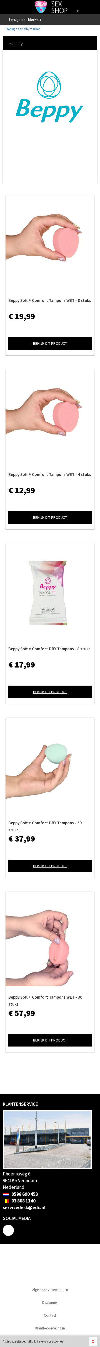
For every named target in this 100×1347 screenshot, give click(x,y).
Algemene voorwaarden (50, 1289)
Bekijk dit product (50, 343)
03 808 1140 (23, 1201)
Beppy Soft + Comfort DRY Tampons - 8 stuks (49, 648)
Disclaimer (50, 1302)
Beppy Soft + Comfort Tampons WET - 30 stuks (45, 1000)
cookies (58, 1341)
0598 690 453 (24, 1194)
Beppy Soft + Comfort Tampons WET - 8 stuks (49, 300)
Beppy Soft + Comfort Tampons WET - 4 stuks (49, 474)
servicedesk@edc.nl (24, 1207)
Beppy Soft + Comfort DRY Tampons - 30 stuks (45, 826)
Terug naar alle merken (23, 29)
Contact (50, 1315)
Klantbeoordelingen (50, 1328)
